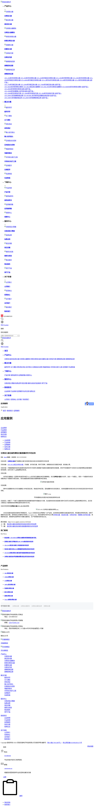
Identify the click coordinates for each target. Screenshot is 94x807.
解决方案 (4, 675)
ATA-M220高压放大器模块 (31, 87)
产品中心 (4, 654)
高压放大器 (15, 359)
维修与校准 (31, 383)
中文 (2, 325)
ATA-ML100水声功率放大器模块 (51, 87)
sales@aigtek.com (14, 622)
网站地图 (90, 746)
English (6, 325)
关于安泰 (4, 730)
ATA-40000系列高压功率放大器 (31, 80)
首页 (4, 410)
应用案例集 (22, 375)
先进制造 (72, 367)
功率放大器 (8, 359)
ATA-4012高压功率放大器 (15, 464)
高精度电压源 (70, 359)
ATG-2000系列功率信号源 (12, 93)
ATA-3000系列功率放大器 (81, 78)
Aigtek (5, 457)
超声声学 (7, 367)
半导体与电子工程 (56, 367)
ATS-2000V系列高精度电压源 (31, 98)
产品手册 (7, 375)
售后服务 (38, 383)
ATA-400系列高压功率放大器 (46, 78)
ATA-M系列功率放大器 (66, 80)
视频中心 (29, 375)
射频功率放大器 (35, 359)
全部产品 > (57, 84)
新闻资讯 (10, 410)
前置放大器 (44, 359)
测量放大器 (47, 606)
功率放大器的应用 (37, 606)
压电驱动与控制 (37, 367)
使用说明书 (14, 375)
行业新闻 (14, 391)
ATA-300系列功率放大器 (28, 78)
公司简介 (7, 399)
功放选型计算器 (9, 383)
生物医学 (66, 367)
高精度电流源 (61, 359)
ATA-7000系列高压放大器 (45, 84)
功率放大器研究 (25, 606)
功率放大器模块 (25, 359)
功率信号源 (52, 359)
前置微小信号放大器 (84, 515)
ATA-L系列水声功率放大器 (50, 80)
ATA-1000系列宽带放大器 (64, 78)
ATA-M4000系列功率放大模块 (71, 87)
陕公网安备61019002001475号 (72, 742)
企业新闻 (7, 391)
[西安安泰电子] (6, 2)
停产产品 (44, 383)
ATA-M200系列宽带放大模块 (13, 87)
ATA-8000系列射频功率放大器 (14, 89)
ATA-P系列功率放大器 (82, 80)
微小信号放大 (27, 367)
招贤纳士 (14, 399)
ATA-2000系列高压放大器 (29, 84)
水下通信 (14, 367)
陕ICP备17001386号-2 (54, 742)
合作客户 (20, 399)
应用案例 (20, 391)
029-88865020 (7, 755)
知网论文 (32, 391)
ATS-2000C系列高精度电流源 (13, 95)
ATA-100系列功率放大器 (12, 78)
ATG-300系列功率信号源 (46, 93)
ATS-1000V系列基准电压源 (13, 98)
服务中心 (4, 699)
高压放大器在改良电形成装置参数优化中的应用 (22, 526)
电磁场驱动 (46, 367)
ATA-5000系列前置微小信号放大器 (15, 91)
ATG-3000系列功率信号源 (29, 93)
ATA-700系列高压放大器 (12, 84)
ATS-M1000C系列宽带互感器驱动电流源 (37, 95)
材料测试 (20, 367)
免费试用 (18, 383)
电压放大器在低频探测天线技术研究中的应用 (21, 524)
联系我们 (26, 399)
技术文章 (26, 391)
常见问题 (24, 383)
